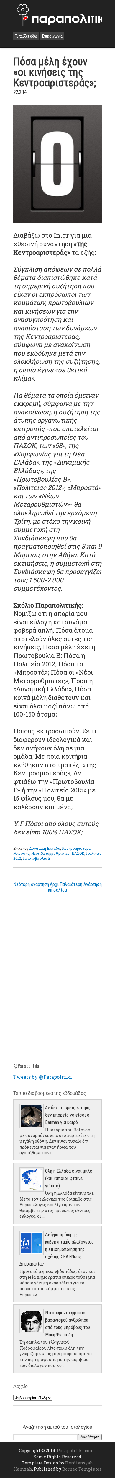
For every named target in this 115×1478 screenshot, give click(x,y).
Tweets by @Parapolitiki (42, 1077)
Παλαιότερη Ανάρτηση (81, 884)
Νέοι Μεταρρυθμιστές (50, 853)
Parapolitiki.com (75, 1450)
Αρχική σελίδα (57, 887)
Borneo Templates (81, 1469)
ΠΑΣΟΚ (78, 853)
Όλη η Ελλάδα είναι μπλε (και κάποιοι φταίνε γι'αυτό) (68, 1178)
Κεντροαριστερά (76, 848)
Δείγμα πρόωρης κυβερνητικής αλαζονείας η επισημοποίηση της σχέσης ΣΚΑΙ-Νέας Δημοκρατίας (56, 1249)
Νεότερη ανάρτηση (31, 884)
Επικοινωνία (52, 36)
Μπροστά (21, 853)
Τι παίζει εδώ (26, 36)
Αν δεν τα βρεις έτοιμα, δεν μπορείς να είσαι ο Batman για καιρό (67, 1115)
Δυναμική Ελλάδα (44, 848)
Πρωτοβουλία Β (37, 858)
